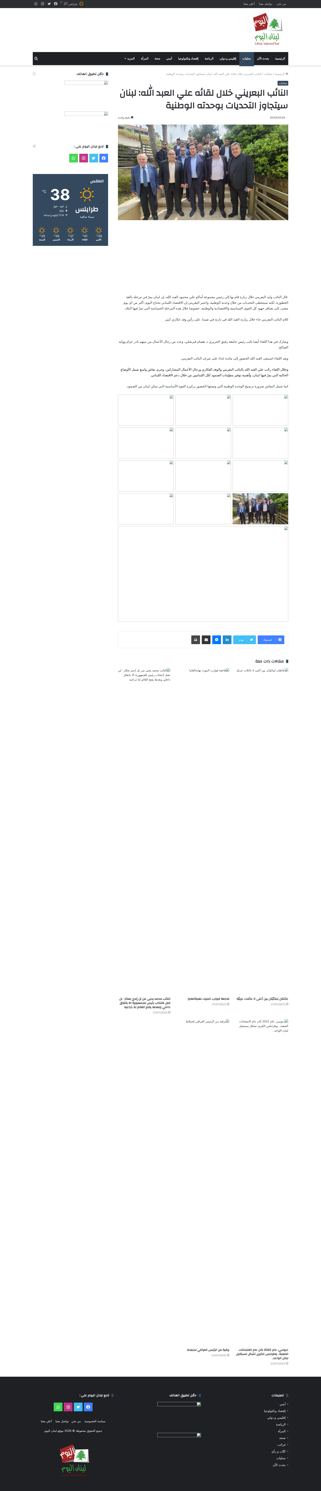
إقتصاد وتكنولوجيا (188, 58)
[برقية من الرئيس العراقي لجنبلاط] (203, 1182)
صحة (157, 58)
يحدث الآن (263, 58)
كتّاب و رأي (278, 1451)
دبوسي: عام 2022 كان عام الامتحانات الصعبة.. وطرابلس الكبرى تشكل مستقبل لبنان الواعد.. (262, 1354)
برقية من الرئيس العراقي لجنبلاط (208, 1350)
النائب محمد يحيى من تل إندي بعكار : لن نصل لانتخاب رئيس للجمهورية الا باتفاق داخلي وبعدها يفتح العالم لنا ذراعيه (144, 1003)
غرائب (282, 1444)
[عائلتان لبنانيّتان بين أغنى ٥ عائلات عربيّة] (262, 831)
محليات (246, 58)
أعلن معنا (249, 3)
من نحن (281, 3)
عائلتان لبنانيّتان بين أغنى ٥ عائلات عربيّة (262, 999)
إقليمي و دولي (228, 58)
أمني (169, 58)
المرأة (144, 58)
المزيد (131, 58)
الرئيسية (280, 58)
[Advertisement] (117, 26)
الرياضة (209, 58)
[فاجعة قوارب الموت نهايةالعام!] (203, 831)
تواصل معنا (265, 3)
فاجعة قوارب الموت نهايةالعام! (208, 999)
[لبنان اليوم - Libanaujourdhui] (266, 30)
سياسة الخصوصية (94, 1421)
